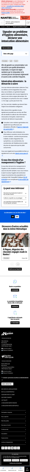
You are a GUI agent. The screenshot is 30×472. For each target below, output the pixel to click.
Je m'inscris (15, 306)
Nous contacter (6, 384)
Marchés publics (5, 421)
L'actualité (4, 400)
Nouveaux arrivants (6, 425)
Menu (27, 470)
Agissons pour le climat (8, 394)
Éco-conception (15, 454)
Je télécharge (15, 323)
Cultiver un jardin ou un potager (13, 198)
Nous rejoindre (4, 416)
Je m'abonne (15, 290)
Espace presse (4, 438)
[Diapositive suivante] (28, 23)
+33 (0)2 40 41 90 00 (6, 338)
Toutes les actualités (15, 269)
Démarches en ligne (12, 470)
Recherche (20, 470)
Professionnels (4, 429)
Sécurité (16, 61)
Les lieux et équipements (7, 442)
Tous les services (7, 48)
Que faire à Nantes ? (25, 18)
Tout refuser (15, 460)
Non (17, 216)
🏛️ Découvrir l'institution (7, 350)
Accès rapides (3, 470)
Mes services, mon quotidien (9, 26)
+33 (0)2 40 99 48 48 (6, 361)
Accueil (2, 26)
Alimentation (5, 61)
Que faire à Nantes (6, 397)
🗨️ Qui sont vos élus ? (6, 348)
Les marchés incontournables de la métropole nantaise (13, 202)
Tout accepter (7, 460)
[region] (15, 23)
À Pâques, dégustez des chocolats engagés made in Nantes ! (15, 252)
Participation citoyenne (6, 412)
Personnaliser (24, 460)
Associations (4, 433)
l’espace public (5, 12)
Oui (13, 216)
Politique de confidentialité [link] (15, 463)
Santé (11, 61)
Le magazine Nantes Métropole (10, 405)
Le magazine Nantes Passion (9, 403)
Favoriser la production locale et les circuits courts (13, 193)
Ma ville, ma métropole (7, 392)
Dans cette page (8, 54)
